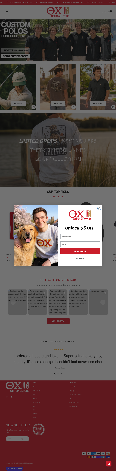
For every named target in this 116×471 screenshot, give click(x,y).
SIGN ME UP (80, 251)
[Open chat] (108, 463)
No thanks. (80, 259)
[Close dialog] (99, 208)
